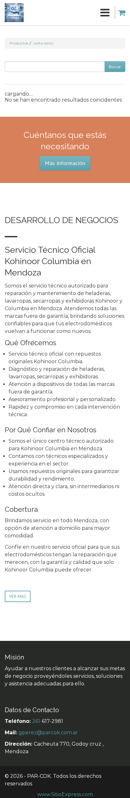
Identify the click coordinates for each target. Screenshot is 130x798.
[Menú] (66, 12)
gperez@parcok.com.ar (48, 733)
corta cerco (43, 43)
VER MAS (17, 596)
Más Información (65, 163)
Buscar (115, 66)
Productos (18, 43)
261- (37, 721)
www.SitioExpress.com (65, 794)
